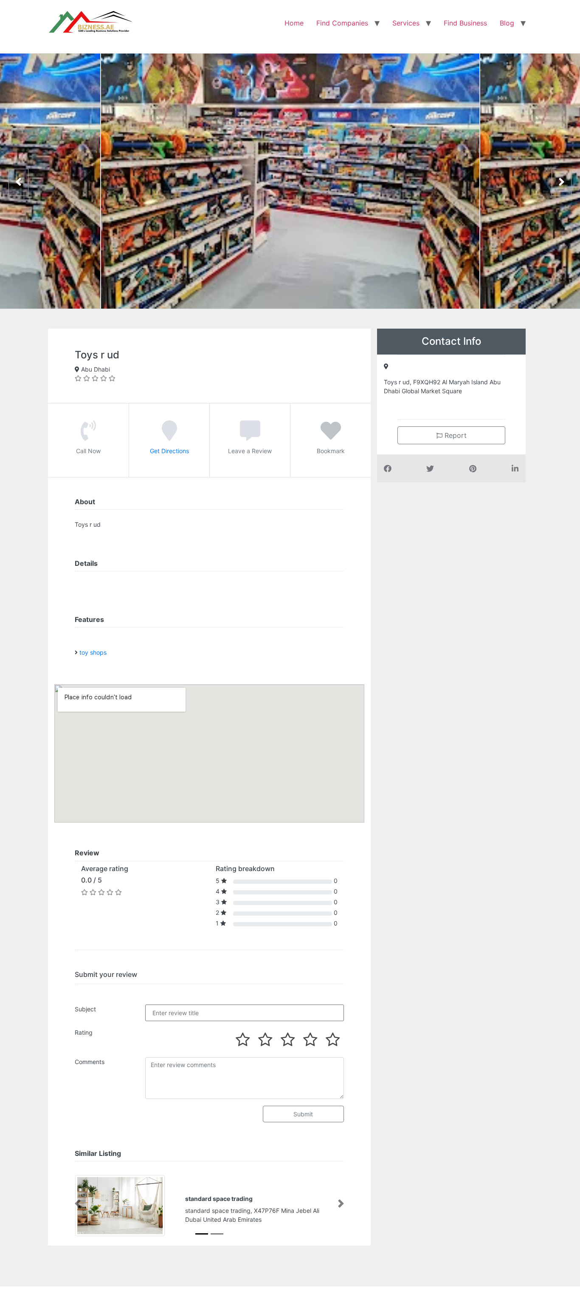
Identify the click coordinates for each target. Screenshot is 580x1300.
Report (454, 435)
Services (406, 23)
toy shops (93, 652)
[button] (77, 1203)
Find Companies (342, 23)
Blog (507, 23)
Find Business (465, 23)
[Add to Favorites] (331, 436)
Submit (303, 1114)
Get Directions (169, 450)
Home (294, 23)
